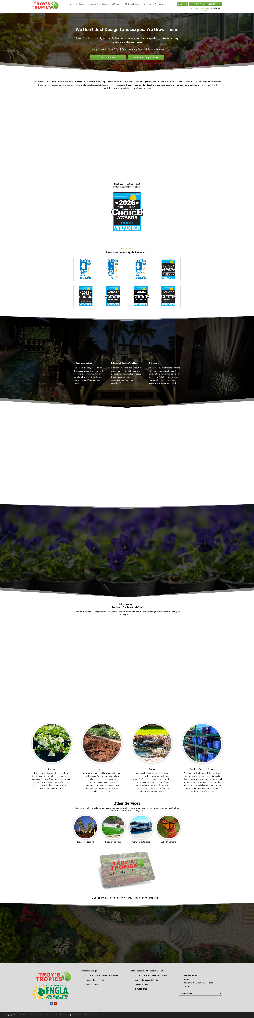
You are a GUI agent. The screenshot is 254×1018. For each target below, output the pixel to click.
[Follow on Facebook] (51, 1003)
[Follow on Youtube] (55, 1003)
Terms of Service (77, 1015)
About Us (153, 4)
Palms (127, 675)
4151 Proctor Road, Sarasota (200, 8)
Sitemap (103, 1015)
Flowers (192, 675)
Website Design (38, 1015)
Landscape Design (77, 4)
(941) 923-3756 (141, 989)
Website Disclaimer (91, 1015)
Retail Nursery (115, 4)
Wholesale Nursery (132, 4)
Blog (145, 4)
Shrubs (61, 675)
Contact (162, 4)
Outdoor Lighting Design (97, 4)
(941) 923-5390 (91, 984)
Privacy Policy (65, 1015)
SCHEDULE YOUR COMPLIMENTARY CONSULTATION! (127, 352)
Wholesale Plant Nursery (127, 98)
